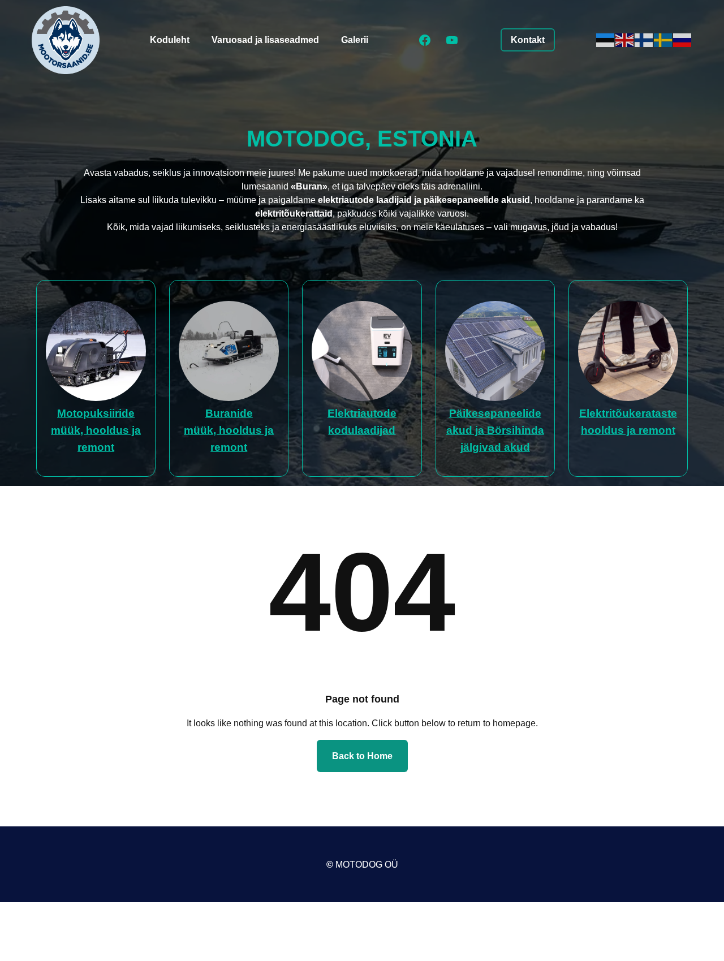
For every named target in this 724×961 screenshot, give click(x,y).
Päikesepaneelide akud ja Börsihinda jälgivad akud (495, 430)
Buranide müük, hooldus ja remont (229, 430)
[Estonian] (605, 39)
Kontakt (528, 40)
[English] (625, 39)
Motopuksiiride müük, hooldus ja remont (96, 430)
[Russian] (682, 39)
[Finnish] (644, 39)
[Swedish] (663, 39)
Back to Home (362, 756)
